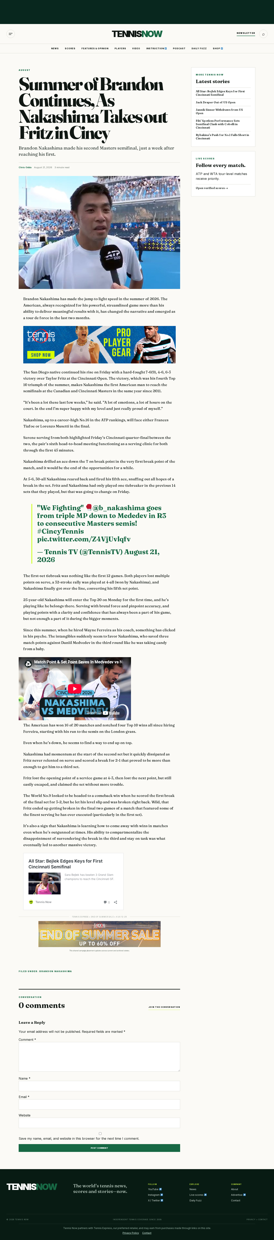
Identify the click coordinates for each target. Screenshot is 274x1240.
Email (24, 1097)
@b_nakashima (119, 508)
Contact (235, 1200)
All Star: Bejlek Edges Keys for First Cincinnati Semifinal (220, 93)
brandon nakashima (55, 971)
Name (24, 1078)
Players (120, 48)
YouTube (153, 1189)
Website (24, 1115)
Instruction (155, 48)
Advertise (237, 1194)
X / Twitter (154, 1200)
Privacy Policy (131, 1232)
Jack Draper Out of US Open (215, 102)
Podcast (179, 48)
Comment (27, 1040)
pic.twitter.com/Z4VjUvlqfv (84, 539)
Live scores (197, 1194)
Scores (70, 48)
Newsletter (246, 33)
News (55, 48)
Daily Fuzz (199, 48)
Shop (217, 48)
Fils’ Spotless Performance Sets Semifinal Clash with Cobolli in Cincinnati (217, 124)
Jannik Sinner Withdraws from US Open (219, 111)
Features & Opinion (95, 48)
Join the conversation (164, 1007)
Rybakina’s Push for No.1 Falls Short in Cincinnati (222, 136)
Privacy (251, 1219)
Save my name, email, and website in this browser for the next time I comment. (79, 1138)
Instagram (154, 1194)
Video (136, 48)
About (234, 1189)
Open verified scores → (212, 188)
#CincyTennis (60, 531)
